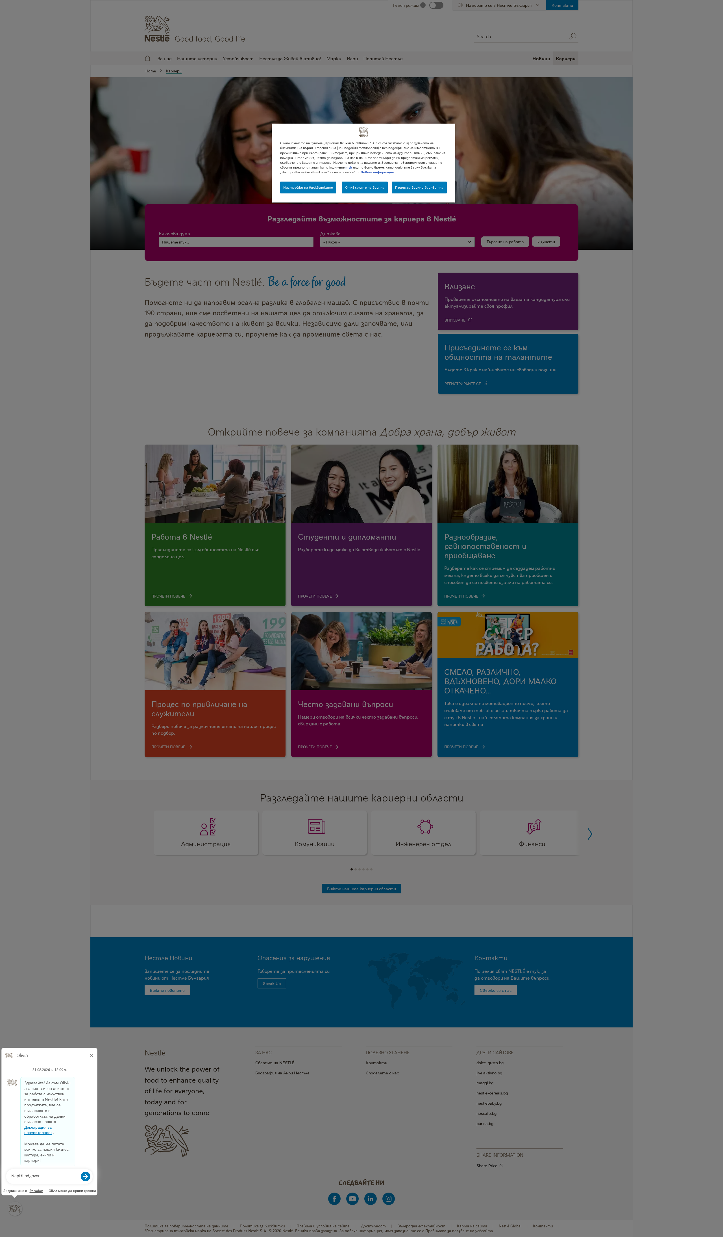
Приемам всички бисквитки (419, 187)
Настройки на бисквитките (308, 187)
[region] (363, 163)
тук (348, 167)
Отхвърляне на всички (365, 187)
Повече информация (377, 172)
